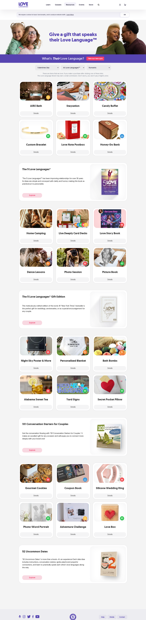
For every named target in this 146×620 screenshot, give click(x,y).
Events (81, 5)
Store (91, 5)
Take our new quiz (95, 58)
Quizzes (58, 5)
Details (36, 113)
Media (112, 617)
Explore (32, 195)
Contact (122, 617)
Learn (48, 5)
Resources (70, 5)
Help (102, 617)
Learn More (70, 15)
